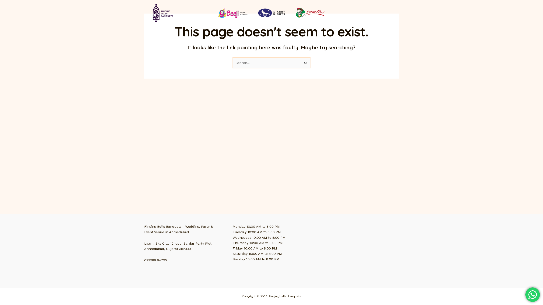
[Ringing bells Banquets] (162, 13)
